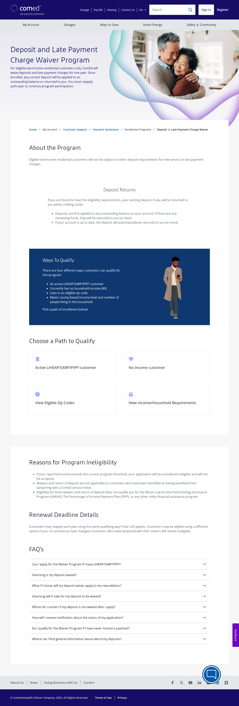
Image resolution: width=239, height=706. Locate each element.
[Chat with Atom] (211, 674)
